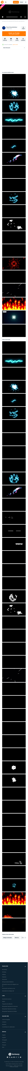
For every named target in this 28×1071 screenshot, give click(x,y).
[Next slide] (22, 937)
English (4, 1034)
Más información (6, 47)
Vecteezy (4, 971)
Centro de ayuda (6, 1019)
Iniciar (21, 2)
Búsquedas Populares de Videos (9, 1010)
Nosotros (4, 1024)
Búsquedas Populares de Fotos (9, 1008)
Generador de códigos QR (8, 990)
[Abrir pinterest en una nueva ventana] (13, 1056)
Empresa (4, 976)
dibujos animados (7, 937)
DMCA (3, 1001)
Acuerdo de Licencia (6, 998)
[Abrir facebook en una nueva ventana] (7, 1056)
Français (4, 1044)
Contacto (4, 1021)
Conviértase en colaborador (8, 1026)
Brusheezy (4, 969)
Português (4, 1039)
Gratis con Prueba (14, 33)
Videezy (4, 974)
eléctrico (17, 937)
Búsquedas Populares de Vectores (10, 1005)
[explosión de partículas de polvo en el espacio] (13, 316)
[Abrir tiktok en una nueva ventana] (15, 1056)
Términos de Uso (8, 1065)
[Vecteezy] (2, 2)
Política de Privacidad (17, 1065)
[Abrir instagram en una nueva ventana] (9, 1056)
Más (3, 1046)
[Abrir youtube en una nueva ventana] (20, 1056)
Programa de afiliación (7, 1003)
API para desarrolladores (8, 981)
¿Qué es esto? (15, 44)
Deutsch (4, 1041)
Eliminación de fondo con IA (8, 988)
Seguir (23, 28)
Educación (4, 978)
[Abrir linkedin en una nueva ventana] (11, 1056)
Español (4, 1037)
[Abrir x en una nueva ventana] (17, 1056)
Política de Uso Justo (13, 1066)
